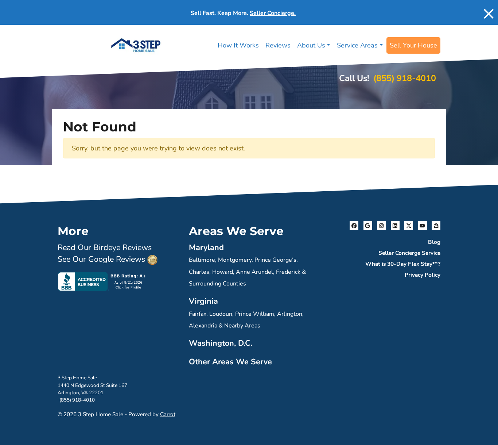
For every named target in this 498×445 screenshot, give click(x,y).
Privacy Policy (422, 275)
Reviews (278, 45)
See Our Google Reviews (101, 259)
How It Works (238, 45)
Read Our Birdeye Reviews (105, 247)
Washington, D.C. (220, 343)
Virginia (203, 301)
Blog (434, 242)
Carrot (167, 414)
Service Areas (357, 45)
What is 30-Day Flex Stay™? (402, 264)
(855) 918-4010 (404, 78)
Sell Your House (413, 45)
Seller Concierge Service (409, 253)
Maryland (206, 247)
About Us (311, 45)
